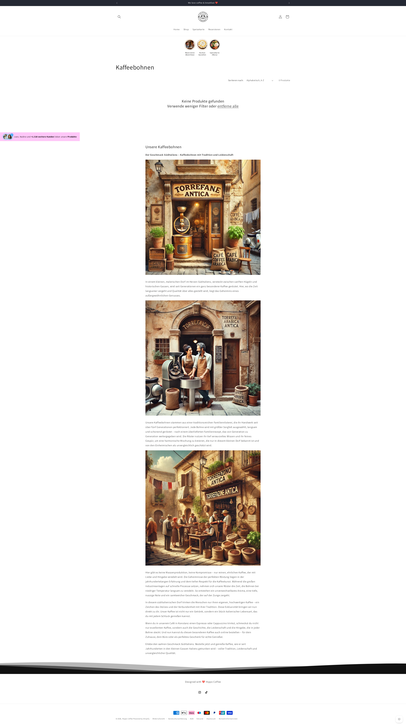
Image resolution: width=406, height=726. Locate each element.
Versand (199, 719)
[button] (119, 16)
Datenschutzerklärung (177, 719)
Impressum (211, 719)
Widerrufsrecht (159, 719)
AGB (191, 719)
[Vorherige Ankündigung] (116, 3)
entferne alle (228, 106)
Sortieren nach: (235, 80)
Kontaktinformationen (228, 719)
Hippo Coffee (127, 719)
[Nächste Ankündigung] (289, 3)
